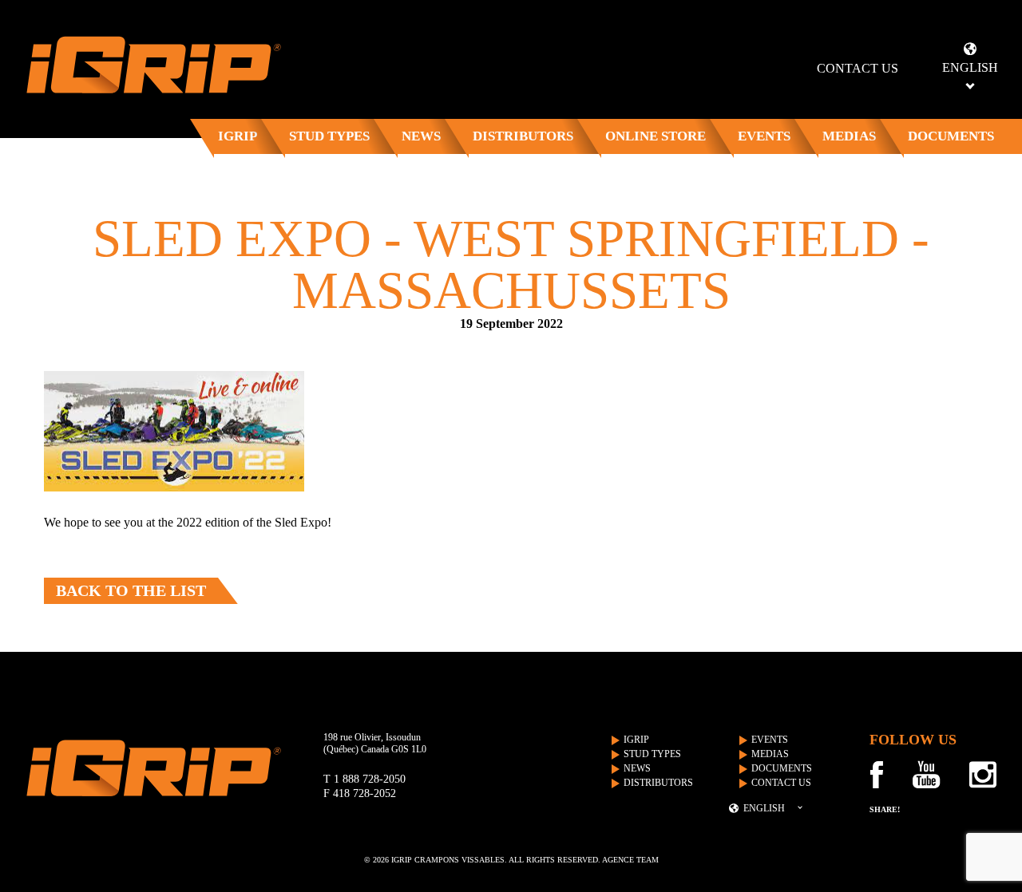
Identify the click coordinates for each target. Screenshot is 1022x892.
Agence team (630, 859)
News (421, 136)
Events (764, 136)
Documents (951, 136)
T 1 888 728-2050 (364, 779)
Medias (849, 136)
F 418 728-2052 (359, 793)
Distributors (523, 136)
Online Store (655, 136)
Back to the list (131, 590)
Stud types (329, 136)
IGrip (237, 136)
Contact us (857, 68)
